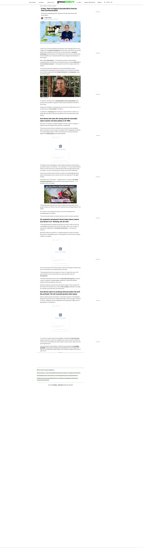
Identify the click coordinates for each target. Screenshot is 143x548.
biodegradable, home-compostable (65, 100)
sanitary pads (50, 133)
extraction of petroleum (61, 228)
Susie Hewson (50, 60)
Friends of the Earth (62, 72)
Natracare (76, 62)
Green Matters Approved (89, 2)
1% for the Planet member (47, 64)
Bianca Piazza (48, 17)
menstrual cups (75, 338)
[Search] (104, 2)
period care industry (54, 50)
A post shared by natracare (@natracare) (60, 160)
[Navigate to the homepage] (65, 2)
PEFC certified (65, 286)
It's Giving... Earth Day (52, 5)
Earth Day (45, 5)
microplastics (43, 276)
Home (41, 5)
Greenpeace (72, 72)
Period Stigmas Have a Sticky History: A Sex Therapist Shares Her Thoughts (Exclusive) (57, 375)
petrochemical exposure (68, 278)
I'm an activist (53, 109)
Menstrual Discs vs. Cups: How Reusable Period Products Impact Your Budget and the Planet (58, 373)
